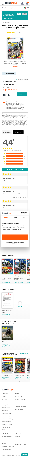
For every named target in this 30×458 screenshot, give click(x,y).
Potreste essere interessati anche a (9, 353)
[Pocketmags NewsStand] (10, 3)
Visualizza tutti (24, 256)
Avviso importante (7, 310)
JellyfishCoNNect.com (20, 444)
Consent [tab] (5, 217)
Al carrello (7, 282)
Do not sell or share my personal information (15, 243)
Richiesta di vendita (6, 449)
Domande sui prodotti (7, 436)
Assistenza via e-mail (20, 399)
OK (15, 237)
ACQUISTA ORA (21, 94)
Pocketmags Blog (6, 407)
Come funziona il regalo (20, 406)
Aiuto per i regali (19, 409)
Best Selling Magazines (7, 402)
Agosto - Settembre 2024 (7, 276)
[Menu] (3, 3)
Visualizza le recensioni (15, 169)
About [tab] (24, 217)
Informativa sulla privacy (7, 416)
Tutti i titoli (4, 396)
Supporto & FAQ (18, 396)
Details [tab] (15, 217)
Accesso (4, 452)
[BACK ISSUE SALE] (7, 273)
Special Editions (8, 290)
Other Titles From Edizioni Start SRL (9, 322)
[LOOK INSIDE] (15, 58)
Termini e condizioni (6, 421)
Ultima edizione (6, 22)
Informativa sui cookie (7, 424)
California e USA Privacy (7, 418)
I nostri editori (5, 410)
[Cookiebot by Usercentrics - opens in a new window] (21, 213)
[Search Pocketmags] (3, 8)
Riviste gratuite (5, 404)
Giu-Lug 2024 (18, 276)
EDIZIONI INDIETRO (8, 256)
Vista (3, 282)
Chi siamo (17, 436)
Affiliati (3, 439)
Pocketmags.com (19, 439)
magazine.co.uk (18, 441)
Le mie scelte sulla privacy (6, 428)
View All (26, 322)
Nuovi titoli (4, 399)
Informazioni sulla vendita (8, 446)
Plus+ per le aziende (6, 413)
